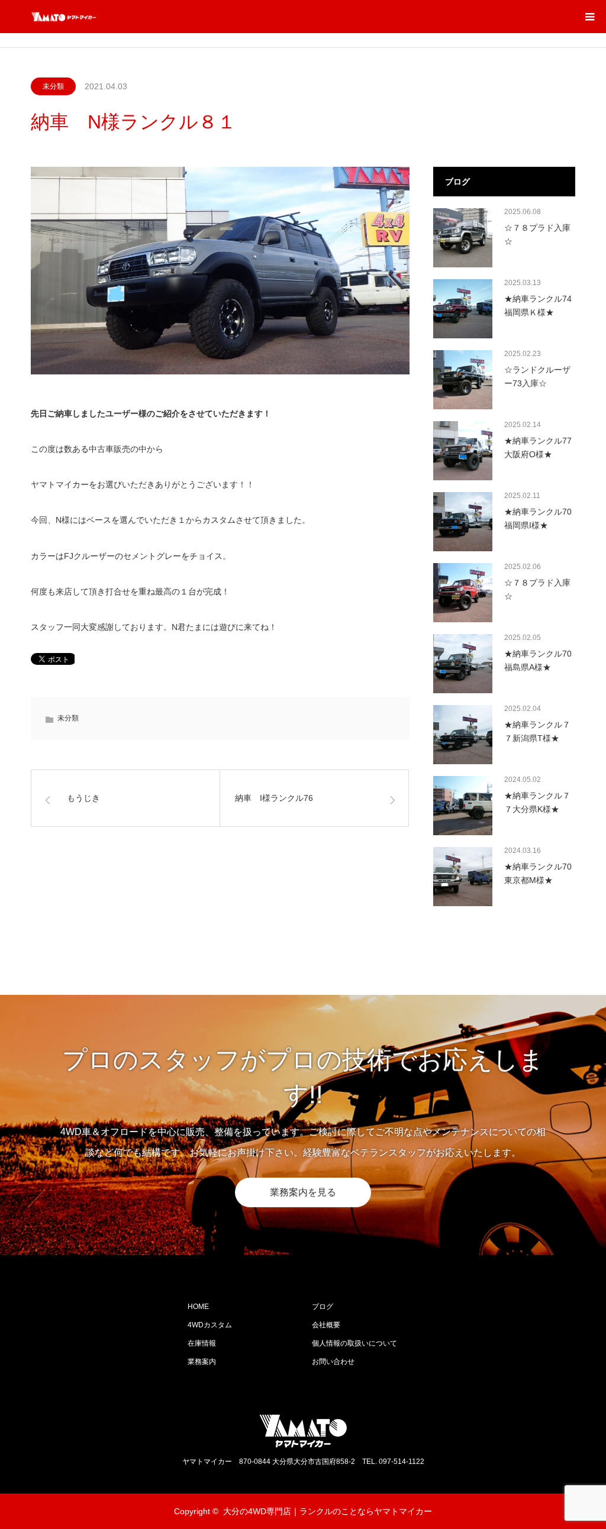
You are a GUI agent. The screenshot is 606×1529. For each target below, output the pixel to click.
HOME (198, 1306)
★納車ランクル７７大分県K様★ (537, 802)
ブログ (322, 1306)
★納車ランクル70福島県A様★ (538, 660)
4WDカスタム (210, 1325)
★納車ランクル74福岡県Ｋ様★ (538, 305)
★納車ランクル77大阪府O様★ (538, 447)
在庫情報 (202, 1343)
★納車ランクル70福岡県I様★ (538, 518)
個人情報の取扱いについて (354, 1343)
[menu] (589, 16)
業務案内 (202, 1361)
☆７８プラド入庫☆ (537, 234)
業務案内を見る (303, 1192)
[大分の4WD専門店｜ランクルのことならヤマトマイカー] (96, 16)
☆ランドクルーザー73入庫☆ (537, 376)
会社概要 (326, 1325)
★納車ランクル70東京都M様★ (538, 873)
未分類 (53, 86)
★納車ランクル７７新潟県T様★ (537, 731)
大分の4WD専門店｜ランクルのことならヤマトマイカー (327, 1511)
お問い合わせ (333, 1361)
